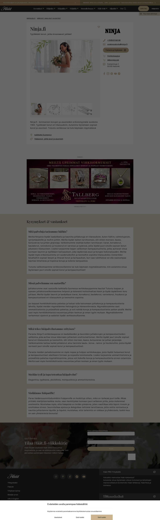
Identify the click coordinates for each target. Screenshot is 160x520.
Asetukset (58, 517)
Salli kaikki (102, 517)
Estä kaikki (80, 517)
